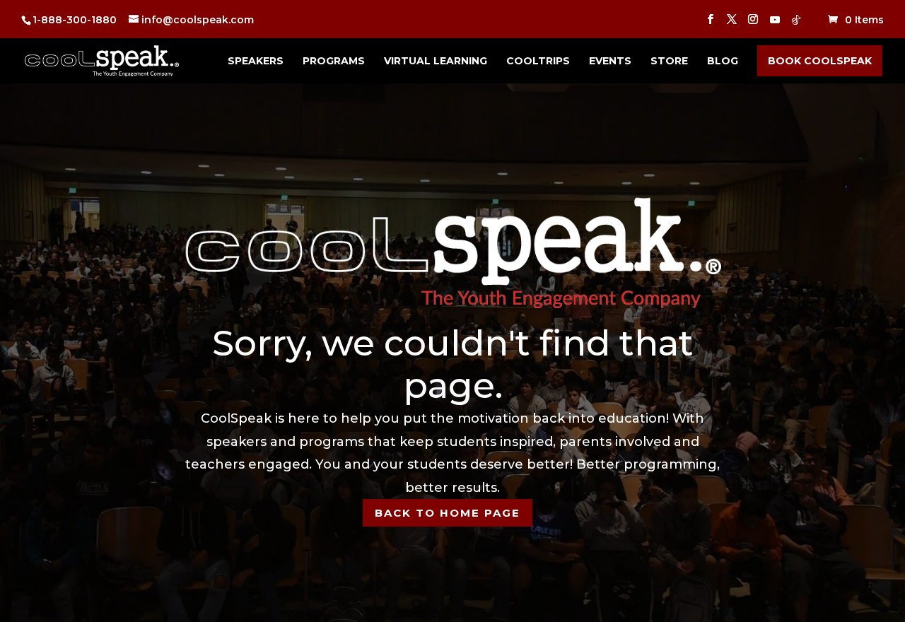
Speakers (256, 61)
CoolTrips (538, 61)
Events (610, 61)
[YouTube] (775, 24)
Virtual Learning (435, 61)
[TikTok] (796, 24)
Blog (722, 61)
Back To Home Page (447, 513)
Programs (334, 61)
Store (669, 61)
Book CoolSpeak (820, 60)
